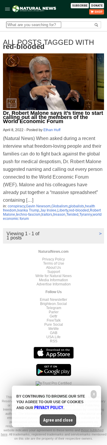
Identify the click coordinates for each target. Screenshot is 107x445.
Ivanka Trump (28, 210)
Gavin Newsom (38, 206)
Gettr (53, 316)
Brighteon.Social (53, 304)
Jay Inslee (48, 210)
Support (53, 272)
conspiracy (16, 206)
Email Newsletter (53, 300)
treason (59, 214)
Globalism (59, 206)
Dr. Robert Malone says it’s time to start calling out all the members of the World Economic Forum (53, 117)
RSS (53, 341)
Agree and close (58, 420)
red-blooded (79, 210)
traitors (46, 214)
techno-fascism (28, 214)
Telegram (53, 308)
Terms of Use (53, 263)
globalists (76, 206)
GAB (53, 333)
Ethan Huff (51, 130)
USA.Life (53, 337)
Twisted (72, 214)
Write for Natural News (53, 276)
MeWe (53, 329)
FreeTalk (54, 320)
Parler (54, 312)
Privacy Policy (53, 259)
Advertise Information (54, 284)
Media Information (53, 280)
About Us (53, 268)
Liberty (62, 210)
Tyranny (85, 214)
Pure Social (53, 324)
